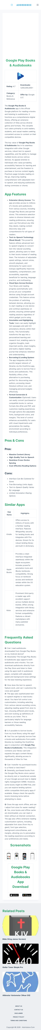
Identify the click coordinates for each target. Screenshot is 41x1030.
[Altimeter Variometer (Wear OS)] (21, 982)
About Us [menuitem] (18, 1006)
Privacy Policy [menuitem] (18, 1017)
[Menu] (38, 5)
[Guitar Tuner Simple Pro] (21, 954)
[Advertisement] (20, 36)
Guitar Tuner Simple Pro (13, 967)
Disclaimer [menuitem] (19, 1013)
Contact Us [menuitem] (18, 1009)
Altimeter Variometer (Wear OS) (16, 995)
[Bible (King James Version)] (21, 925)
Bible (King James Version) (14, 939)
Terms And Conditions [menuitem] (18, 1020)
